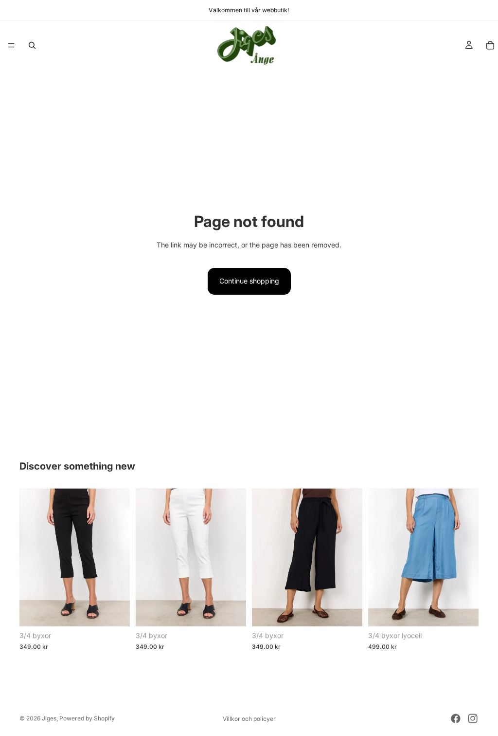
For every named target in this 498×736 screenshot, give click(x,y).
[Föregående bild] (30, 557)
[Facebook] (456, 718)
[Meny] (11, 45)
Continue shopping (249, 281)
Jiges (49, 718)
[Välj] (115, 611)
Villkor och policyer (249, 718)
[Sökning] (32, 45)
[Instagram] (473, 718)
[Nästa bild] (119, 557)
